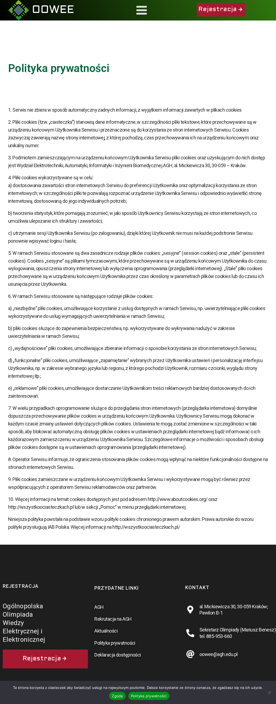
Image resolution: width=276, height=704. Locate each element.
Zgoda (117, 696)
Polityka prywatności (149, 696)
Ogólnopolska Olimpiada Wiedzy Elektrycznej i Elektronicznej (24, 623)
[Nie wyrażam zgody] (269, 692)
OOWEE (53, 10)
